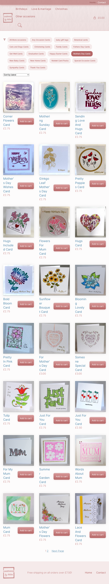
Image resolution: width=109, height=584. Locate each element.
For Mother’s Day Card (44, 363)
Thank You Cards (37, 67)
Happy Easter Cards (59, 54)
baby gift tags (62, 40)
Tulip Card (6, 417)
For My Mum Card (8, 473)
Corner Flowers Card (8, 120)
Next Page (58, 550)
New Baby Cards (17, 60)
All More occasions (18, 40)
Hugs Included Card (8, 245)
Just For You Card (44, 420)
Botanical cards (81, 40)
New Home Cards (38, 60)
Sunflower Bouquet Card (44, 305)
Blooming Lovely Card (80, 305)
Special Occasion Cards (84, 60)
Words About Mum (79, 473)
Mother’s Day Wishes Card (8, 185)
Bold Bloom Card (7, 303)
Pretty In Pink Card (7, 361)
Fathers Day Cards (81, 47)
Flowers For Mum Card (44, 247)
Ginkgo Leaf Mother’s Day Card (44, 187)
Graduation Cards (36, 54)
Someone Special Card (80, 363)
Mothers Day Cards (82, 54)
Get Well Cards (16, 54)
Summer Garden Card (44, 475)
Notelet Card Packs (60, 60)
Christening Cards (42, 47)
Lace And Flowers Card (80, 534)
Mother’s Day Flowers (44, 532)
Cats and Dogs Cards (19, 47)
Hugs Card (79, 243)
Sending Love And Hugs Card (80, 125)
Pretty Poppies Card (80, 183)
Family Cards (62, 47)
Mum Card (6, 529)
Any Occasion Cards (41, 40)
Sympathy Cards (17, 67)
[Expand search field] (20, 25)
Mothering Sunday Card (44, 123)
